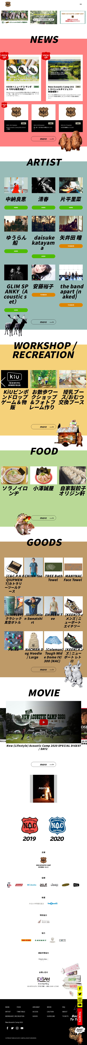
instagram (17, 1028)
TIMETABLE (21, 1012)
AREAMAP (36, 1007)
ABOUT (64, 1012)
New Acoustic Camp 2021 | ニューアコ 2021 (8, 4)
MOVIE (49, 1007)
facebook (7, 1028)
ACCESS (35, 1012)
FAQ (63, 1007)
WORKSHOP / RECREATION (14, 1016)
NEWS (7, 1007)
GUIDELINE (51, 1016)
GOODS (35, 1016)
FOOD (19, 1007)
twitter (12, 1028)
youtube (22, 1028)
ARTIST (8, 1012)
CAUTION (50, 1012)
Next (84, 382)
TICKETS (65, 1016)
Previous (2, 382)
